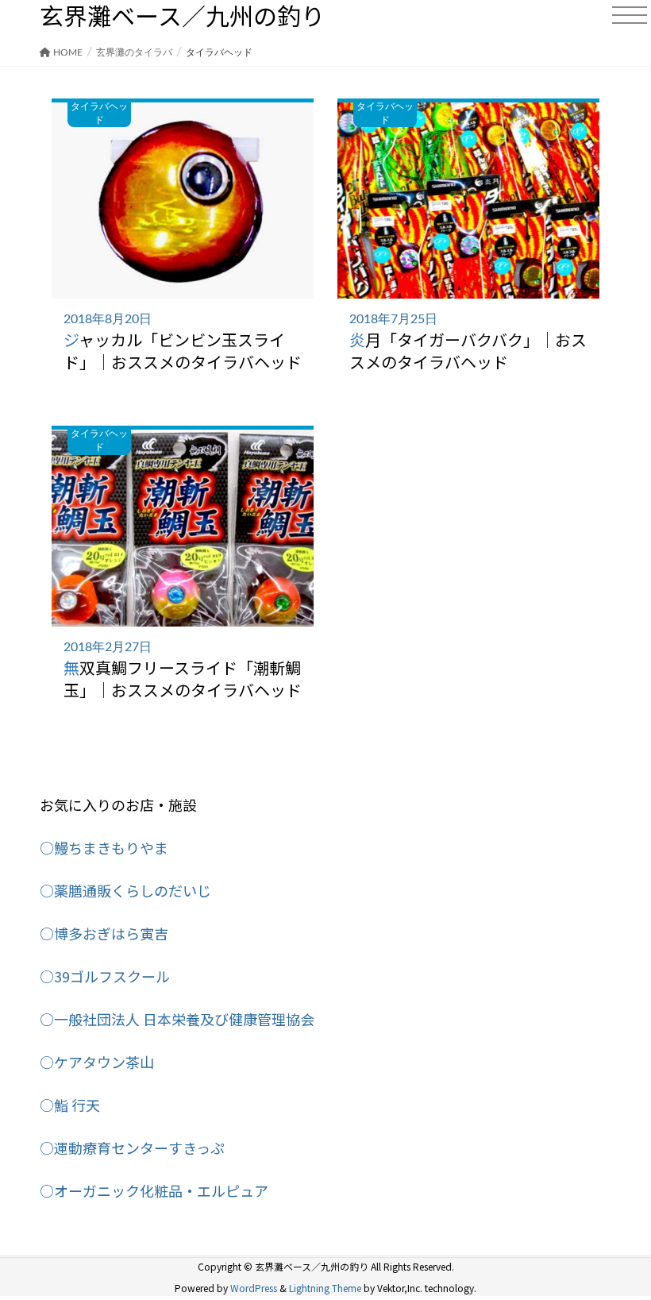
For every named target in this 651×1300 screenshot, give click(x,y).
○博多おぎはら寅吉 (104, 933)
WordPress (253, 1287)
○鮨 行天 (70, 1104)
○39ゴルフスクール (105, 976)
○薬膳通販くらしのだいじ (125, 890)
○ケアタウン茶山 (97, 1061)
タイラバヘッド (99, 113)
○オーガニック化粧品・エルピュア (154, 1190)
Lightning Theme (325, 1287)
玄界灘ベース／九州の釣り (182, 15)
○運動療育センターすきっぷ (132, 1147)
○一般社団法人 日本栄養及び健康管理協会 (177, 1019)
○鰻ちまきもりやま (104, 847)
